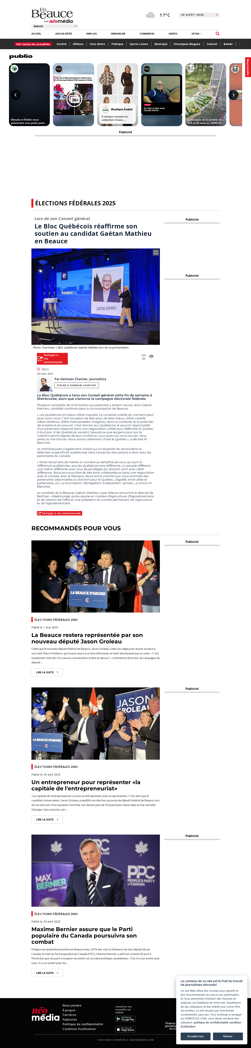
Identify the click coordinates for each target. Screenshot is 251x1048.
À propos (68, 1010)
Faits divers (97, 44)
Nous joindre (71, 1005)
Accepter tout (195, 1036)
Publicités (69, 1020)
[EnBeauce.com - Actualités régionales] (52, 15)
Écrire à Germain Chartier (76, 385)
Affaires (78, 44)
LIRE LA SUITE (45, 672)
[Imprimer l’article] (151, 356)
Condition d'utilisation (79, 1029)
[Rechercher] (218, 33)
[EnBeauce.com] (45, 1018)
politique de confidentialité (211, 1022)
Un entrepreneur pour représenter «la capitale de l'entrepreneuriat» (86, 785)
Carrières (69, 1015)
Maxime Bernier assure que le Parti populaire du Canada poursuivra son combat (84, 935)
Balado (228, 44)
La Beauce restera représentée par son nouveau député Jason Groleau (87, 638)
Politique (117, 44)
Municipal (161, 44)
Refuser (227, 1036)
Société (62, 44)
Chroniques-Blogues (187, 44)
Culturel (212, 44)
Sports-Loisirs (139, 44)
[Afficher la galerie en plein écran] (156, 252)
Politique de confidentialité (82, 1024)
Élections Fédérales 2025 (75, 203)
